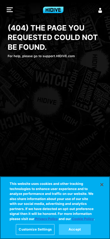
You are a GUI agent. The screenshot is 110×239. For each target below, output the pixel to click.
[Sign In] (100, 10)
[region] (55, 207)
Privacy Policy (46, 219)
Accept (75, 229)
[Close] (101, 184)
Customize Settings (35, 229)
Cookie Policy (83, 219)
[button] (10, 10)
